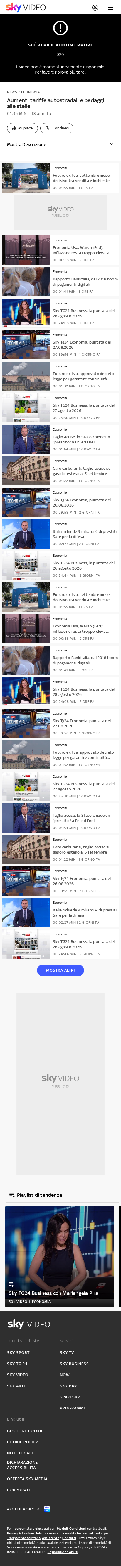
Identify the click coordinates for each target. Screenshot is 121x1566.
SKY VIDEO (17, 1375)
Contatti (69, 1538)
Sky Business (74, 1364)
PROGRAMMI (72, 1408)
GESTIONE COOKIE (25, 1431)
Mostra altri (60, 970)
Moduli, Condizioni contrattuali (81, 1529)
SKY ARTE (16, 1386)
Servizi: (67, 1341)
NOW (65, 1375)
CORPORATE (19, 1490)
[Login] (95, 7)
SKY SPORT (18, 1352)
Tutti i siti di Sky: (23, 1341)
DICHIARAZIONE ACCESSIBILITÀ (22, 1465)
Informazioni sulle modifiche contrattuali (68, 1533)
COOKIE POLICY (22, 1442)
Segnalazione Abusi (63, 1552)
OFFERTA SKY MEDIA (27, 1479)
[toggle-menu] (110, 7)
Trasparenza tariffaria (24, 1538)
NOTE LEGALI (20, 1453)
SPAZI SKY (70, 1397)
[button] (22, 128)
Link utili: (16, 1419)
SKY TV (67, 1352)
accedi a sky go (24, 1509)
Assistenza (50, 1538)
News (12, 92)
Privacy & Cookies (21, 1533)
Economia (30, 92)
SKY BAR (68, 1386)
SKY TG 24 (17, 1364)
